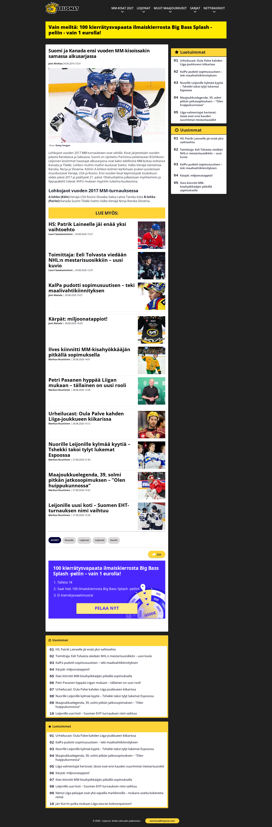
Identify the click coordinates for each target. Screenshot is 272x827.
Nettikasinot (214, 8)
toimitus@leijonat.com (162, 820)
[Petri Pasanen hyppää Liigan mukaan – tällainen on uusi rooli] (151, 391)
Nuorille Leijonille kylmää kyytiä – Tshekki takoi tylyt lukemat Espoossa (89, 449)
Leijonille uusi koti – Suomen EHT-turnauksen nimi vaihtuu (88, 508)
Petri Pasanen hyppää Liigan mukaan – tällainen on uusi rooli (87, 382)
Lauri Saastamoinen (60, 234)
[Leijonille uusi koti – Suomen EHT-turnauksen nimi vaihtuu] (151, 516)
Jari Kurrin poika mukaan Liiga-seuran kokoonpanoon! (94, 804)
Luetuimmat (61, 726)
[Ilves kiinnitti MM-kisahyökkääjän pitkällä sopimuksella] (151, 360)
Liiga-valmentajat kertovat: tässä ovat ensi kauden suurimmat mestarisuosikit (110, 766)
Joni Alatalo (55, 295)
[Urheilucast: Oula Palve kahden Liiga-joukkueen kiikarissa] (151, 424)
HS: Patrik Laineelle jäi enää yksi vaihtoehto (87, 227)
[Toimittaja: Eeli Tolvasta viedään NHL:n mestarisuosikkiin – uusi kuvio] (151, 265)
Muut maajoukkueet (170, 8)
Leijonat (143, 8)
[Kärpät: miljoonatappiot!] (151, 330)
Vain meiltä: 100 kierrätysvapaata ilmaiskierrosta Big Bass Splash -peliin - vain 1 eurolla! (130, 30)
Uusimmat (60, 640)
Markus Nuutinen (59, 359)
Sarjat (195, 8)
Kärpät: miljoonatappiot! (77, 318)
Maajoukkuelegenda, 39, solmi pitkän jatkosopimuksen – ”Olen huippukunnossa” (86, 480)
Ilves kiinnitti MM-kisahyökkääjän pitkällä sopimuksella (89, 352)
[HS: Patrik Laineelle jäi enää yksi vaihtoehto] (151, 235)
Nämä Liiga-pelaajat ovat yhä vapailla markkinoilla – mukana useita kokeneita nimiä (109, 795)
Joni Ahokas (55, 63)
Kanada (69, 540)
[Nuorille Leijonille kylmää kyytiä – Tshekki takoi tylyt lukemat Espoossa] (151, 455)
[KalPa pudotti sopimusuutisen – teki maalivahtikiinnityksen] (151, 296)
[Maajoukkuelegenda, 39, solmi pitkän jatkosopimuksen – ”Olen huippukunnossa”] (151, 485)
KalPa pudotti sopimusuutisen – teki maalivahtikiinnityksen (91, 288)
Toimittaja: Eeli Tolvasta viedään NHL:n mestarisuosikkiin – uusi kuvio (87, 260)
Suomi (113, 540)
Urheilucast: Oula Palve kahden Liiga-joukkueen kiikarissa (86, 416)
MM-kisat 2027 (122, 8)
